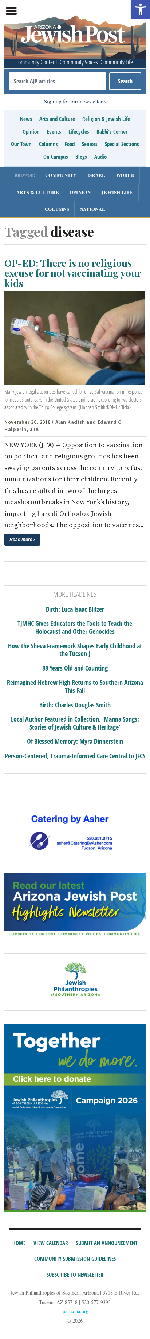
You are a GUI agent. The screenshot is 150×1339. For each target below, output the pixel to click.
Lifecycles (78, 131)
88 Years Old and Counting (75, 668)
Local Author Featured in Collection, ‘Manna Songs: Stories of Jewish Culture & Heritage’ (75, 723)
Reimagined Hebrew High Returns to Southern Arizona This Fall (75, 686)
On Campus (55, 156)
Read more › (22, 539)
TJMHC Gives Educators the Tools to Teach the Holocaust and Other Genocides (74, 627)
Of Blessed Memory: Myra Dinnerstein (75, 742)
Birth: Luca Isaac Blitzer (75, 609)
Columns (48, 143)
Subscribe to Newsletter (75, 1274)
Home (18, 1243)
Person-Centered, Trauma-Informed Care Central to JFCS (75, 756)
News (26, 118)
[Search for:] (57, 81)
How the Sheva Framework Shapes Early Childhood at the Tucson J (75, 650)
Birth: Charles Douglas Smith (75, 705)
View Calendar (50, 1243)
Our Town (21, 143)
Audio (100, 156)
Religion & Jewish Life (106, 118)
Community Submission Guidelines (75, 1258)
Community (61, 174)
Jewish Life (117, 192)
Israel (96, 174)
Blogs (81, 156)
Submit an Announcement (106, 1243)
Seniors (90, 143)
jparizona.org (74, 1311)
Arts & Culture (37, 192)
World (125, 174)
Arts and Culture (57, 118)
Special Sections (122, 143)
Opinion (31, 131)
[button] (140, 9)
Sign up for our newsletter (73, 101)
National (92, 208)
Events (54, 131)
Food (70, 143)
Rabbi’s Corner (111, 131)
